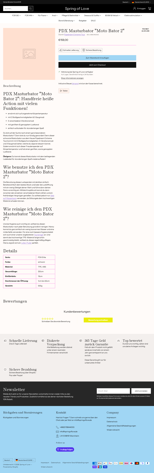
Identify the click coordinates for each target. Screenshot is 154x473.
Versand (75, 83)
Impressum (111, 417)
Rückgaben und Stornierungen (16, 417)
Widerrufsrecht (113, 430)
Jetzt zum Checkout (97, 65)
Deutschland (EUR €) (142, 2)
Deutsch (125, 2)
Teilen (65, 91)
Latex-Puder (26, 243)
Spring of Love (25, 464)
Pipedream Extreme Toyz (74, 34)
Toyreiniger (39, 235)
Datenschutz (112, 421)
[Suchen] (30, 8)
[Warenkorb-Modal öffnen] (149, 8)
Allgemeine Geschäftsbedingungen (121, 426)
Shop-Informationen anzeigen (72, 78)
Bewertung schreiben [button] (98, 320)
